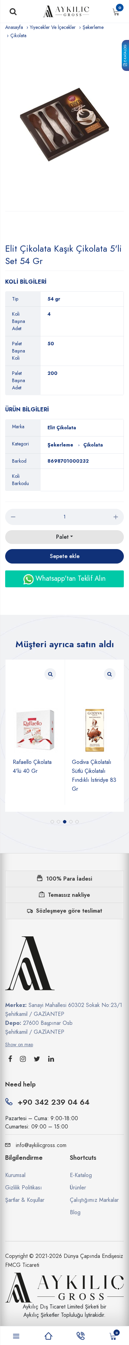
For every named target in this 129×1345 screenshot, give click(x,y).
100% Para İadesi (69, 879)
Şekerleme (93, 27)
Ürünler (78, 1187)
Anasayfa (14, 27)
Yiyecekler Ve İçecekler (53, 27)
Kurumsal (15, 1175)
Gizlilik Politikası (23, 1187)
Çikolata (18, 35)
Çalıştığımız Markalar (94, 1200)
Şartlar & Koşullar (24, 1200)
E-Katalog (125, 54)
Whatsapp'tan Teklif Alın (69, 579)
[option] (64, 125)
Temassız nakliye (69, 895)
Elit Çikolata (61, 427)
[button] (52, 821)
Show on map (19, 1044)
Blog (75, 1212)
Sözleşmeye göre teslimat (69, 911)
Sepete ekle (64, 556)
